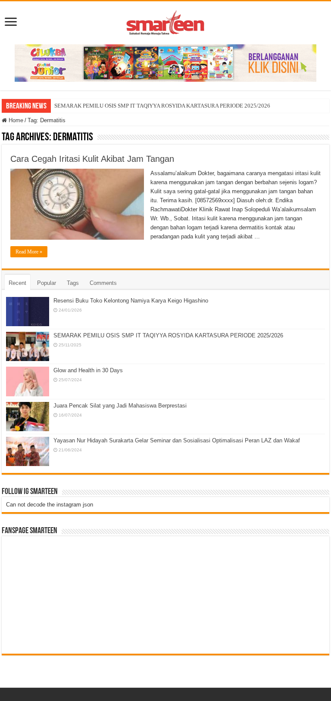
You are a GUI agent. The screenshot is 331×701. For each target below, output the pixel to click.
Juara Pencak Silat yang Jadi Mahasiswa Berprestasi (120, 405)
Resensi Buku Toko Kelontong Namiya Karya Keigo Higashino (130, 300)
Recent (17, 283)
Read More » (29, 252)
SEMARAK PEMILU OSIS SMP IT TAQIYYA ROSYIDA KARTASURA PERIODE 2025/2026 (162, 105)
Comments (103, 283)
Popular (46, 283)
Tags (73, 283)
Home (15, 120)
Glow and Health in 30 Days (88, 370)
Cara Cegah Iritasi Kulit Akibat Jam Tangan (92, 159)
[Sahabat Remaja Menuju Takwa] (165, 21)
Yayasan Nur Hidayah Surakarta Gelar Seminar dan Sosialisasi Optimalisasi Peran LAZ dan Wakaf (176, 440)
